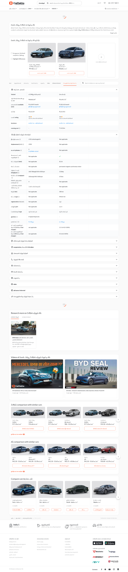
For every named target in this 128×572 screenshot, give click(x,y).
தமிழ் (99, 2)
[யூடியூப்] (109, 569)
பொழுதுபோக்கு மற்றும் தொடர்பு (69, 83)
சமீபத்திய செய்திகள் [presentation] (26, 317)
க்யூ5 (66, 459)
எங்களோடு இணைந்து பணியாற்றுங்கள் (17, 544)
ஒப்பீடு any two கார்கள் (17, 434)
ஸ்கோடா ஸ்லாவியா (43, 500)
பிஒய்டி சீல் (62, 65)
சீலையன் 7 (32, 459)
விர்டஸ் (44, 510)
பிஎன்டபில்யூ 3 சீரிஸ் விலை (81, 30)
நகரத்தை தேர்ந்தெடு (112, 8)
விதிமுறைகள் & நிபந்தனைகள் (15, 547)
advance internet (56, 83)
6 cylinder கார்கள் (33, 151)
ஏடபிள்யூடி (62, 222)
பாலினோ (29, 510)
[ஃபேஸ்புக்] (101, 569)
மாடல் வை (103, 459)
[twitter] (105, 569)
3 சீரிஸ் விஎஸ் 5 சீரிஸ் (28, 428)
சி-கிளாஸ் (103, 422)
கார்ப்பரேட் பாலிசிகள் (13, 552)
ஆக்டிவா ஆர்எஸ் (110, 510)
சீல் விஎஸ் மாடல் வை (100, 466)
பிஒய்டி (30, 457)
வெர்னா (56, 510)
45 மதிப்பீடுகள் (69, 118)
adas (48, 83)
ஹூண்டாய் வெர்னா (70, 500)
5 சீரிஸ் (31, 422)
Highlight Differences (19, 59)
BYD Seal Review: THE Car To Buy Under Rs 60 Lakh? (24, 390)
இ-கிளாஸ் (68, 422)
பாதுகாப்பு (42, 83)
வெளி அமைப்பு (34, 83)
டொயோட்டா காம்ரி (97, 500)
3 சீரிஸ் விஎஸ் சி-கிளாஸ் (100, 428)
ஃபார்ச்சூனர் (98, 510)
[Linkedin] (118, 569)
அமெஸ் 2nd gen (17, 510)
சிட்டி (83, 510)
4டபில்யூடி (31, 222)
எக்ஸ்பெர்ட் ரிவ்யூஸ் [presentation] (15, 317)
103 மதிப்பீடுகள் (39, 118)
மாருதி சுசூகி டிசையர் (17, 500)
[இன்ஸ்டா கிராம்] (114, 569)
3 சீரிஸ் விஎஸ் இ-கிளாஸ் (64, 428)
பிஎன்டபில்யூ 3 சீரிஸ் (34, 65)
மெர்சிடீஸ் (67, 420)
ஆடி (66, 457)
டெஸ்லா (103, 457)
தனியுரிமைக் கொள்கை (14, 549)
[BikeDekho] (98, 551)
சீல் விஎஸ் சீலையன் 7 (28, 466)
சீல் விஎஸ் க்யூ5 (64, 466)
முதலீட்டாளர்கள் (12, 554)
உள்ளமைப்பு (26, 83)
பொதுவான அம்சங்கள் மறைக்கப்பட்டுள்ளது (19, 54)
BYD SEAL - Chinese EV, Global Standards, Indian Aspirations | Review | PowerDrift (85, 390)
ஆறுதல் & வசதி (17, 83)
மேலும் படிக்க (113, 33)
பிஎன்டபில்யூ (32, 420)
